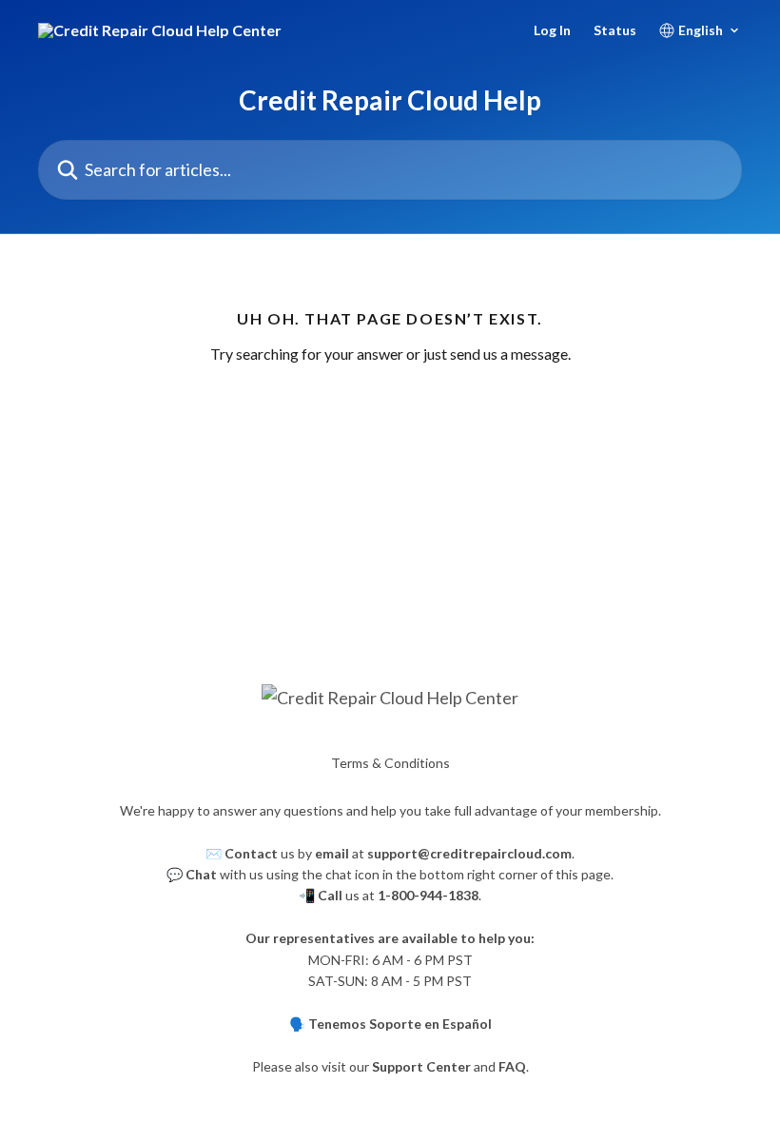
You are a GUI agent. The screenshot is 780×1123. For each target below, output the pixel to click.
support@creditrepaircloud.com (469, 853)
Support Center (421, 1066)
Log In (552, 30)
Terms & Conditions (390, 763)
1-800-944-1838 (428, 895)
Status (615, 30)
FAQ (512, 1066)
